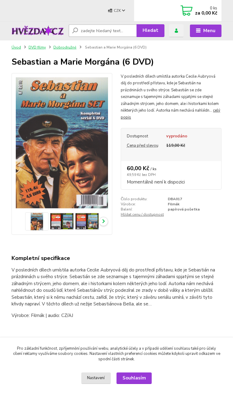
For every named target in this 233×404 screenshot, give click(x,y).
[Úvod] (38, 30)
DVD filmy (37, 47)
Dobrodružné (64, 47)
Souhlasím (134, 378)
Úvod (16, 47)
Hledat (150, 30)
